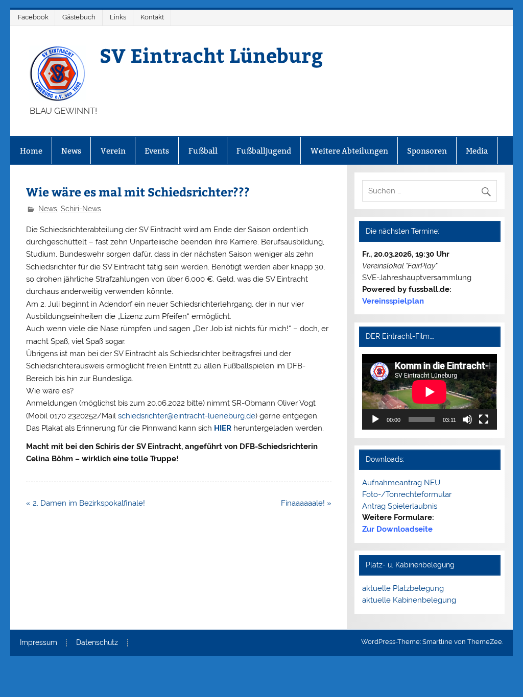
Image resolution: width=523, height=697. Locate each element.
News (71, 151)
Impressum (38, 642)
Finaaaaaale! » (306, 503)
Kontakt (152, 17)
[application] (429, 392)
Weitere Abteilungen (349, 151)
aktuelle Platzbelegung (403, 588)
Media (477, 151)
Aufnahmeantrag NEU (401, 482)
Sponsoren (427, 151)
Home (31, 151)
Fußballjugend (263, 151)
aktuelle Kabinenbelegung (409, 600)
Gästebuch (79, 17)
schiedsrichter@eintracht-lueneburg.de (186, 415)
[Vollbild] (484, 419)
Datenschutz (97, 642)
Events (157, 151)
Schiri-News (81, 209)
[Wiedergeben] (375, 419)
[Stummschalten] (467, 419)
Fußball (203, 151)
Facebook (33, 17)
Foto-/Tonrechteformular (406, 494)
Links (118, 17)
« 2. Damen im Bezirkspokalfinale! (85, 503)
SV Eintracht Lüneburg (211, 55)
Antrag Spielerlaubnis (399, 506)
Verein (113, 151)
